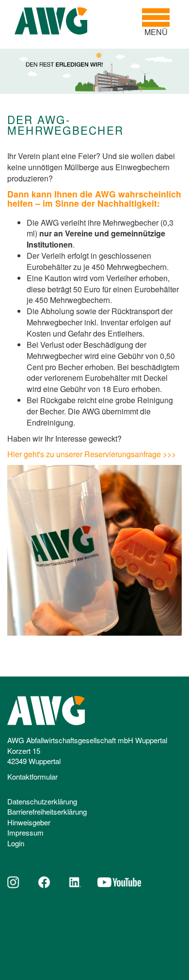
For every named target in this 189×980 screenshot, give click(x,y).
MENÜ (159, 22)
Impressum (25, 832)
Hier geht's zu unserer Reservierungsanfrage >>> (91, 454)
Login (15, 843)
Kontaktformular (32, 776)
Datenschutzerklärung (42, 801)
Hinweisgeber (28, 822)
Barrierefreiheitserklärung (47, 811)
